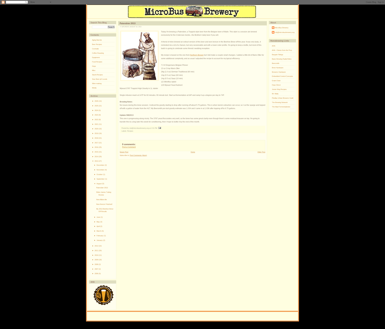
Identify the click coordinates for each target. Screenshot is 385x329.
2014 (97, 156)
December (101, 165)
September (101, 179)
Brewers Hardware (279, 72)
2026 (97, 101)
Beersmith (275, 63)
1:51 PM (154, 128)
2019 (97, 133)
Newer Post (124, 152)
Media (94, 88)
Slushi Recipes (97, 75)
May (98, 222)
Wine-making (97, 83)
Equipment (96, 57)
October (100, 174)
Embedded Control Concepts (282, 76)
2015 (97, 152)
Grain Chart (276, 80)
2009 (97, 260)
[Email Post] (159, 128)
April (98, 226)
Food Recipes (97, 62)
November (101, 170)
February (100, 236)
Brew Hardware (277, 68)
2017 (97, 143)
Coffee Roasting (98, 53)
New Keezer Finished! (104, 204)
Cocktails (95, 49)
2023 (97, 115)
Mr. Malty (275, 94)
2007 (97, 269)
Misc (93, 70)
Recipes (130, 131)
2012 (97, 246)
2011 (97, 250)
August (99, 183)
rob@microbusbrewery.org (284, 32)
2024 (97, 110)
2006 (97, 273)
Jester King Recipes (279, 89)
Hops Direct (276, 85)
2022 (97, 119)
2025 (97, 106)
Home (193, 152)
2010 (97, 255)
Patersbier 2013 (102, 188)
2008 (97, 264)
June (99, 217)
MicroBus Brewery (281, 28)
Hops (94, 66)
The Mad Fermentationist (281, 107)
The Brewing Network (280, 102)
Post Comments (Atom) (138, 155)
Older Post (261, 152)
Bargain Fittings (277, 54)
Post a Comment (129, 147)
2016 (97, 147)
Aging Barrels (97, 40)
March (99, 231)
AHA (273, 46)
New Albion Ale (101, 199)
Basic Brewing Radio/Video (281, 59)
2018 (97, 138)
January (100, 240)
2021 (97, 124)
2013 (97, 161)
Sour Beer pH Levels (99, 79)
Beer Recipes (97, 44)
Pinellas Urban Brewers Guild (282, 98)
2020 (97, 129)
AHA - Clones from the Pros (282, 50)
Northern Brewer (197, 55)
